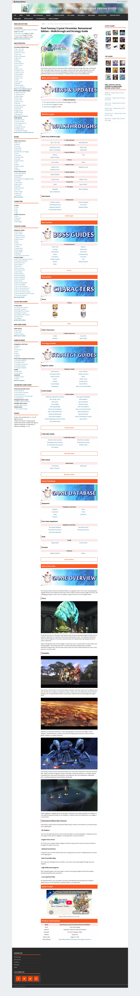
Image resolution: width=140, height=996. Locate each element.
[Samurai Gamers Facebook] (18, 978)
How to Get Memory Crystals (83, 416)
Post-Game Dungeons (55, 416)
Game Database (53, 18)
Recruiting (16, 964)
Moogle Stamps (83, 207)
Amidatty (55, 338)
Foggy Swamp (19, 110)
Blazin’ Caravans (55, 468)
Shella (83, 162)
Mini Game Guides (69, 474)
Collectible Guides (69, 453)
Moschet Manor (55, 157)
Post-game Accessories (55, 529)
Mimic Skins (17, 18)
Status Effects (83, 384)
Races (69, 323)
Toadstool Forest (19, 94)
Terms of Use (17, 959)
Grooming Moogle (55, 406)
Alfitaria (55, 155)
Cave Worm (55, 256)
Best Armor (55, 402)
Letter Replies (40, 18)
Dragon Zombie (55, 259)
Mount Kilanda (55, 174)
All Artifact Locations (83, 440)
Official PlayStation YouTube (71, 916)
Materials (83, 514)
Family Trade (83, 379)
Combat (55, 381)
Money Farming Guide (55, 414)
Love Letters (83, 204)
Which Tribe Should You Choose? (23, 259)
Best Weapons (83, 399)
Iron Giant (83, 256)
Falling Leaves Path (20, 92)
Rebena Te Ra (83, 179)
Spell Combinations (83, 411)
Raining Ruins (18, 114)
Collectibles (102, 15)
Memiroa (17, 170)
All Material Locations (83, 442)
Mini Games (91, 15)
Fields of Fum (55, 167)
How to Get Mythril (83, 406)
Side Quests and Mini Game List (24, 132)
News (21, 15)
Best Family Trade (55, 399)
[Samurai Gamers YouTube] (30, 978)
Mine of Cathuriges (55, 150)
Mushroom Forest (55, 147)
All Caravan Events (55, 421)
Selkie (83, 317)
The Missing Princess (55, 204)
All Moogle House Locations (55, 442)
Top (15, 15)
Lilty (83, 310)
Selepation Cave (83, 167)
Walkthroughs (38, 15)
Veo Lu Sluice (55, 162)
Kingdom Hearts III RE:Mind (22, 401)
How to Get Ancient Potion (83, 409)
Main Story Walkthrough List (23, 89)
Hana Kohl (83, 336)
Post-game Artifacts (83, 529)
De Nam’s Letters (55, 202)
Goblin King (83, 249)
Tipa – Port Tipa (55, 142)
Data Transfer (83, 371)
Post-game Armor (83, 527)
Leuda (55, 184)
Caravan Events (115, 15)
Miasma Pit (18, 109)
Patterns (54, 517)
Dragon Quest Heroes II (21, 405)
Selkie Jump (83, 466)
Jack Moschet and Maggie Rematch (24, 179)
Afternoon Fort (19, 101)
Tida (83, 155)
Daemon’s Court (55, 169)
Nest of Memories (55, 192)
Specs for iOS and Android (83, 386)
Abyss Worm (18, 184)
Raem (55, 264)
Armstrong (83, 252)
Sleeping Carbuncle (55, 207)
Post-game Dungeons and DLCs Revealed (55, 102)
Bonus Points (83, 419)
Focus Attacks (83, 543)
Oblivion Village (19, 96)
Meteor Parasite (83, 261)
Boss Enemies (19, 197)
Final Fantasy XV (19, 398)
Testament (18, 195)
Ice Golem (18, 180)
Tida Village (18, 61)
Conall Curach (55, 179)
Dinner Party (18, 98)
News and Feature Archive (22, 39)
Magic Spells (55, 543)
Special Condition (83, 414)
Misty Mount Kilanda (20, 105)
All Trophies (55, 447)
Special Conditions (20, 279)
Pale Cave (17, 103)
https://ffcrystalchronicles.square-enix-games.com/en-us (75, 939)
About (15, 967)
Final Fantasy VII (19, 390)
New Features (47, 107)
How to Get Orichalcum (55, 409)
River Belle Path (83, 142)
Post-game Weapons (55, 527)
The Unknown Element (55, 209)
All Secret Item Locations (55, 440)
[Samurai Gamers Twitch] (36, 978)
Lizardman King (83, 254)
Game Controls (55, 376)
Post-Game (70, 15)
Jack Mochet (55, 252)
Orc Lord (17, 189)
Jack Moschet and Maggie (22, 151)
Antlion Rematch (19, 188)
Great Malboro (19, 175)
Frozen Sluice (18, 99)
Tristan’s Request (83, 202)
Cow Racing (55, 466)
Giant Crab (55, 247)
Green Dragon (19, 191)
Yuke (55, 317)
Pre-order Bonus (48, 104)
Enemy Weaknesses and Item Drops (55, 419)
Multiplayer (55, 386)
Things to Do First (83, 374)
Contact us (16, 962)
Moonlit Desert (19, 107)
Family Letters (83, 381)
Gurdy (55, 336)
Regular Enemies (55, 553)
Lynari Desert (83, 184)
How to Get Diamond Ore (55, 411)
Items (83, 512)
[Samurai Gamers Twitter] (24, 978)
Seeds (55, 514)
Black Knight (83, 338)
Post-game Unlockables (83, 397)
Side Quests (81, 15)
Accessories (55, 512)
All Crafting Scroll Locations (55, 445)
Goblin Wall (83, 150)
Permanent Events (55, 374)
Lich (83, 259)
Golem (55, 254)
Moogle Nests (28, 18)
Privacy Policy (17, 957)
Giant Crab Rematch (20, 173)
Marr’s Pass (83, 147)
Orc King (55, 249)
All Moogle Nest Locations (22, 311)
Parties (55, 379)
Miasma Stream (83, 404)
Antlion (55, 261)
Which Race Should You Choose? (55, 397)
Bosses (48, 15)
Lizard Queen (18, 182)
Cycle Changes (55, 384)
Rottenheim (18, 177)
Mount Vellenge (83, 189)
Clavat (55, 310)
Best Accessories (83, 402)
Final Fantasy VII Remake (21, 392)
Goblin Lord (18, 193)
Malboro (83, 247)
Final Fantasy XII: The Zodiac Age (24, 396)
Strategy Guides (59, 15)
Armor (83, 509)
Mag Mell (55, 189)
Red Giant (17, 186)
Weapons (55, 509)
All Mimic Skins (83, 445)
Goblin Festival (19, 112)
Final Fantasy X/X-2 (20, 394)
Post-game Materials (55, 532)
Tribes (28, 15)
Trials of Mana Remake (21, 409)
